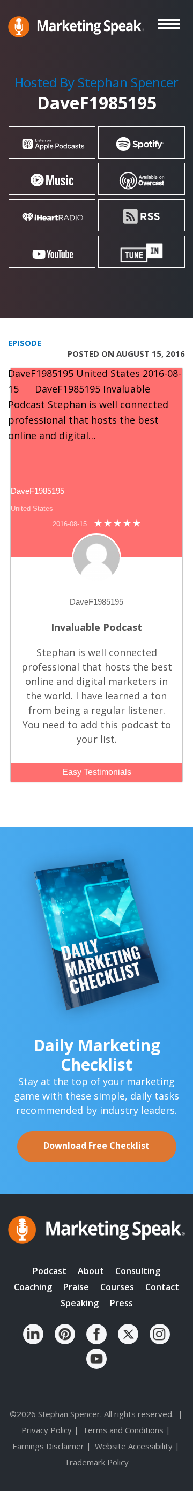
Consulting (137, 1271)
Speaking (80, 1303)
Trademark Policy (96, 1462)
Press (121, 1303)
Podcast (49, 1271)
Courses (117, 1287)
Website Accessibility (134, 1446)
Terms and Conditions (123, 1430)
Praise (76, 1287)
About (91, 1271)
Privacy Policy (46, 1430)
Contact (162, 1287)
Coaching (33, 1287)
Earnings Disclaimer (48, 1446)
